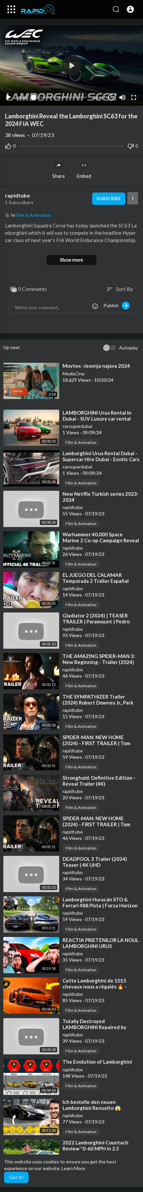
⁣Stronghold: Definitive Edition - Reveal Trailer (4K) (99, 781)
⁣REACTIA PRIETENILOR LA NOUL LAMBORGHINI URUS (101, 943)
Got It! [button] (16, 1177)
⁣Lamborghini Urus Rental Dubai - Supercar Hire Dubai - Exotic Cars (101, 456)
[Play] (8, 97)
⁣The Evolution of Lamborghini (97, 1062)
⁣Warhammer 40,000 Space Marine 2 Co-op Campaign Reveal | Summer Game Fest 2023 (101, 540)
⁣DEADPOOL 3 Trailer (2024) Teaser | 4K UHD (95, 862)
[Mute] (122, 97)
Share (58, 176)
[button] (130, 9)
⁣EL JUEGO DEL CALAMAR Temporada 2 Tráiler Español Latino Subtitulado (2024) (96, 581)
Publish (112, 305)
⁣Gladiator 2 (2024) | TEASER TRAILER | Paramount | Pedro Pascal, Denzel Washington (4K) (99, 621)
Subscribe (108, 198)
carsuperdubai (77, 426)
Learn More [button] (73, 1168)
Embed (83, 176)
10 (111, 97)
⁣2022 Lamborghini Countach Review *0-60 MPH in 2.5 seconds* (95, 1148)
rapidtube (17, 195)
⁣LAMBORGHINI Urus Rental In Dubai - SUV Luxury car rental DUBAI (97, 419)
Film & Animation (33, 215)
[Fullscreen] (133, 97)
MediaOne (73, 373)
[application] (71, 65)
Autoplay (128, 347)
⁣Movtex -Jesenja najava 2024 (96, 366)
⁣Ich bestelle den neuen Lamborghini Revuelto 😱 (92, 1105)
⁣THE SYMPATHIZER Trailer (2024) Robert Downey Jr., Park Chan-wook (98, 703)
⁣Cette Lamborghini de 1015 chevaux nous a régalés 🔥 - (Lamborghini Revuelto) (95, 986)
